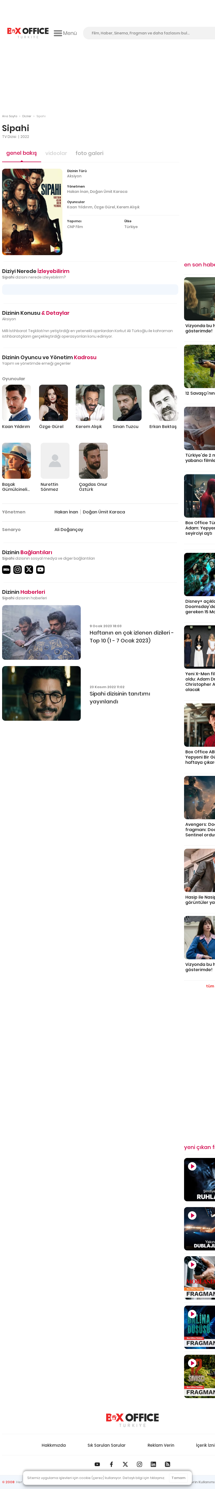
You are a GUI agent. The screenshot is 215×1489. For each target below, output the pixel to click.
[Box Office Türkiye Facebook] (111, 1464)
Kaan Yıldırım (79, 207)
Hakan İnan (77, 191)
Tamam (178, 1478)
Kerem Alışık (128, 207)
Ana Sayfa (9, 116)
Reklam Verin (161, 1445)
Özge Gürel (104, 207)
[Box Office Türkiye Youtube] (97, 1464)
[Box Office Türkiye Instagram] (139, 1464)
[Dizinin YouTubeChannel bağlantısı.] (40, 569)
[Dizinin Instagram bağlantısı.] (17, 569)
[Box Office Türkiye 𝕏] (125, 1464)
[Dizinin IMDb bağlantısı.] (6, 569)
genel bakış (21, 153)
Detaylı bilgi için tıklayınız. (144, 1478)
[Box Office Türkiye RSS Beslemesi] (167, 1464)
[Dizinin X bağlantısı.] (29, 569)
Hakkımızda (54, 1445)
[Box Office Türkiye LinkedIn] (153, 1464)
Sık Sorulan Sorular (107, 1445)
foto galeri (89, 153)
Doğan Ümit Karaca (108, 191)
